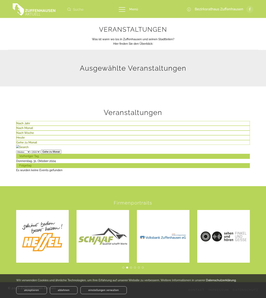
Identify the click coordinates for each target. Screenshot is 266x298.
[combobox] (88, 9)
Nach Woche (25, 133)
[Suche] (22, 147)
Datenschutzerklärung (221, 280)
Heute (20, 137)
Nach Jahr (23, 123)
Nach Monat (24, 128)
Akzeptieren (31, 290)
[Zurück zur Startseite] (34, 9)
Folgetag (25, 165)
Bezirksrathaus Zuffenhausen (218, 9)
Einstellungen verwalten (103, 290)
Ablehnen (64, 290)
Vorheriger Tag (29, 156)
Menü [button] (133, 9)
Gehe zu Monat (26, 142)
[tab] (123, 268)
